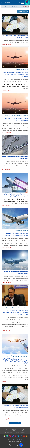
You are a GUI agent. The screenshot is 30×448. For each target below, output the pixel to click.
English (8, 2)
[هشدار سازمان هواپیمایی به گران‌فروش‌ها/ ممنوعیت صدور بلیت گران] (15, 394)
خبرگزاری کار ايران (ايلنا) (17, 439)
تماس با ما (22, 429)
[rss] (26, 436)
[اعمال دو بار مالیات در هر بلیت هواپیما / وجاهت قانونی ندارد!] (15, 103)
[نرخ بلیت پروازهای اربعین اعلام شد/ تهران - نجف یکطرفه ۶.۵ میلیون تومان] (15, 183)
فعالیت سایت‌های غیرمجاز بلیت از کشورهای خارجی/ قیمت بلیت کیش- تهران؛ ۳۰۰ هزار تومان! (15, 361)
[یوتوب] (23, 436)
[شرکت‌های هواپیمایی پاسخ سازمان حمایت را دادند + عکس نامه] (15, 24)
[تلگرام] (12, 436)
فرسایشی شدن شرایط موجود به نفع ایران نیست (12, 6)
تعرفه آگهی (21, 431)
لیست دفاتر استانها (20, 432)
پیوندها (7, 431)
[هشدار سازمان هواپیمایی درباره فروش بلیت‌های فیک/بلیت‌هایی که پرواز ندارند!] (15, 218)
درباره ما (14, 429)
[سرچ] (18, 2)
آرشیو (7, 429)
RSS (14, 431)
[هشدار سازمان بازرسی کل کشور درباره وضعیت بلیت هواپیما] (15, 145)
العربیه (4, 2)
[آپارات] (9, 436)
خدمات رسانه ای (8, 432)
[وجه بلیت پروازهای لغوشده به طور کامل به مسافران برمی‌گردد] (15, 260)
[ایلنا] (27, 2)
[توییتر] (17, 436)
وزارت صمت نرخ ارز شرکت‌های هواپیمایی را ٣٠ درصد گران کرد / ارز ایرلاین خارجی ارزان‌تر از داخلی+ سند (15, 74)
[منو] (22, 2)
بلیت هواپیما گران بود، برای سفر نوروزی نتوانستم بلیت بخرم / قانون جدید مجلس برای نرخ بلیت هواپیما (15, 312)
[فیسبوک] (20, 436)
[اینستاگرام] (15, 436)
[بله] (6, 436)
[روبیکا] (4, 436)
